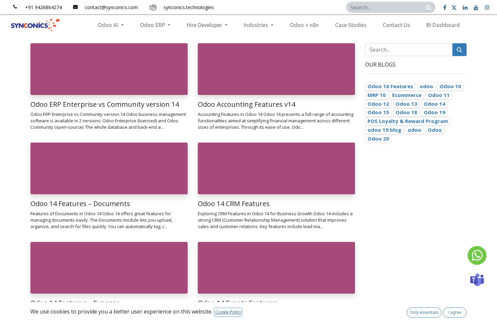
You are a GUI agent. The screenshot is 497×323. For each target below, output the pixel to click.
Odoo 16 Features (390, 86)
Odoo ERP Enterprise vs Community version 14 (104, 104)
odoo (426, 86)
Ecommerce (407, 95)
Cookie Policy (228, 312)
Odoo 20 (378, 138)
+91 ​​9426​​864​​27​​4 (43, 7)
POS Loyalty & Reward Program (408, 121)
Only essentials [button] (424, 312)
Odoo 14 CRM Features (234, 204)
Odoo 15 (378, 112)
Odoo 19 (434, 112)
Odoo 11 (439, 95)
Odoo (435, 129)
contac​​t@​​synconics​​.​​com (111, 7)
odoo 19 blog (384, 129)
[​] (445, 7)
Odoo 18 (406, 112)
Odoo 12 (378, 103)
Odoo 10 (450, 86)
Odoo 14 (434, 103)
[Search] (428, 7)
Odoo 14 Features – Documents (80, 204)
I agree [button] (455, 312)
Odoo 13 (406, 103)
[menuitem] (304, 25)
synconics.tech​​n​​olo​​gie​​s (189, 7)
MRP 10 (377, 95)
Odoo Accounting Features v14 (246, 104)
